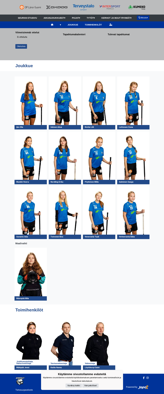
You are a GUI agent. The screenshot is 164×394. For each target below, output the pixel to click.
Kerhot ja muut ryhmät (116, 18)
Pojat (76, 18)
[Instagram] (147, 378)
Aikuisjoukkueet (54, 18)
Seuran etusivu (27, 18)
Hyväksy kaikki (73, 386)
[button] (31, 102)
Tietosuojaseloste (24, 390)
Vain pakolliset (90, 386)
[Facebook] (143, 378)
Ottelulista (21, 46)
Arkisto (144, 18)
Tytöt (91, 18)
